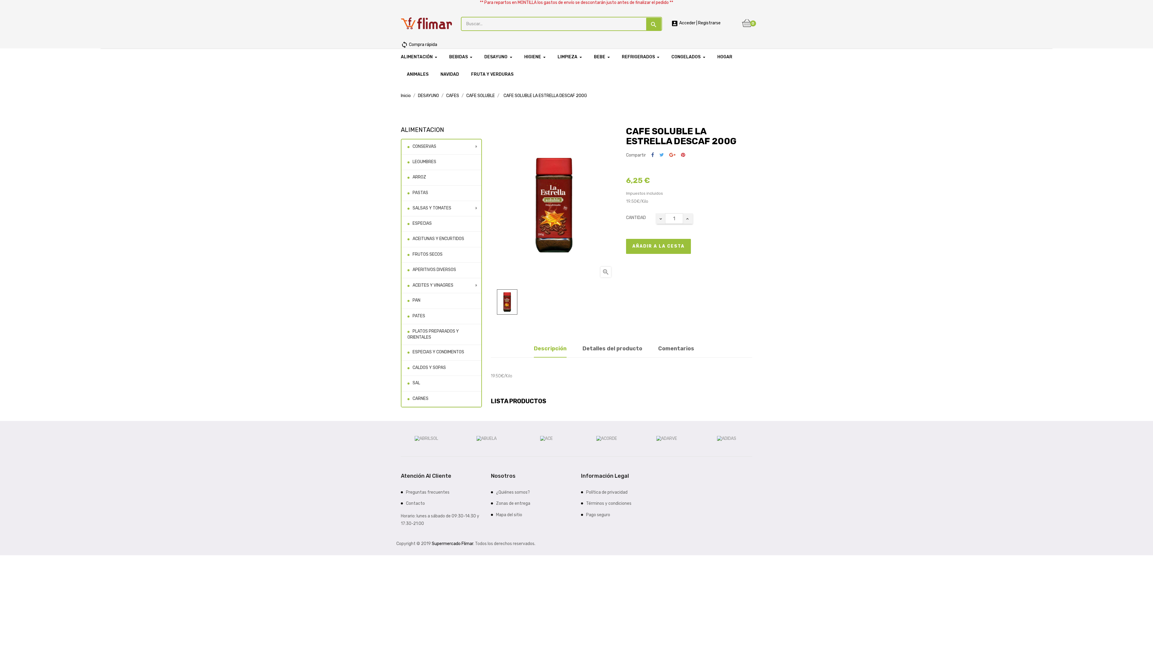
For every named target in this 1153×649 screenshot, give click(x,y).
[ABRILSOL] (426, 438)
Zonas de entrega (513, 503)
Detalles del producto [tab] (612, 348)
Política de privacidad (607, 492)
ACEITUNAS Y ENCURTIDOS (438, 238)
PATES (419, 315)
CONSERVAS (424, 146)
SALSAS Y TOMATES (432, 208)
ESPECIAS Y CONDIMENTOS (438, 352)
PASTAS (420, 192)
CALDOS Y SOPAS (429, 367)
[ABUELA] (487, 438)
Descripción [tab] (550, 348)
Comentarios (676, 348)
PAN (416, 300)
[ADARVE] (666, 438)
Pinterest (683, 155)
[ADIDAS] (726, 438)
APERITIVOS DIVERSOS (434, 269)
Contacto (415, 503)
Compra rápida (419, 44)
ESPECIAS (422, 223)
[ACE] (546, 438)
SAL (416, 382)
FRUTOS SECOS (428, 254)
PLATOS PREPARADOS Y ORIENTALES (433, 334)
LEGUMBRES (424, 161)
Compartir (652, 155)
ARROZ (419, 177)
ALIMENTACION (422, 129)
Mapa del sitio (509, 514)
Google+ (672, 155)
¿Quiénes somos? (513, 492)
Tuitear (661, 155)
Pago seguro (598, 514)
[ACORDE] (606, 438)
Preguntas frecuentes (427, 492)
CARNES (420, 398)
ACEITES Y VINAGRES (433, 285)
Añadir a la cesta (658, 246)
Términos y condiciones (608, 503)
